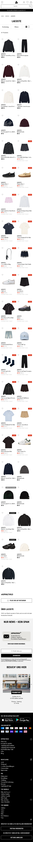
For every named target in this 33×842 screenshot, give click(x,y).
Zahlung (3, 780)
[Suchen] (30, 6)
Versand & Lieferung (7, 782)
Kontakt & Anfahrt (6, 743)
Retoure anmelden (17, 837)
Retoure (3, 784)
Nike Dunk (4, 798)
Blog (2, 753)
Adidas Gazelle (5, 796)
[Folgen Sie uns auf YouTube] (31, 799)
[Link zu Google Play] (22, 720)
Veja (2, 818)
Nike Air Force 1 (5, 792)
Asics (2, 810)
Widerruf (3, 764)
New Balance (5, 816)
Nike (2, 814)
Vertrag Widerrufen (16, 828)
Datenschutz (4, 768)
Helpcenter (4, 776)
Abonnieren (16, 655)
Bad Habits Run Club (7, 749)
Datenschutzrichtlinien (10, 660)
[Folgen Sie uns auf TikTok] (31, 759)
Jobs (2, 751)
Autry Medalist (5, 802)
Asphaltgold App (6, 786)
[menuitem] (5, 27)
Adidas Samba (5, 794)
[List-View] (29, 27)
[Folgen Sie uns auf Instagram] (31, 739)
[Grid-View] (26, 27)
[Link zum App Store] (7, 720)
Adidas (3, 808)
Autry (2, 812)
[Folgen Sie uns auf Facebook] (31, 780)
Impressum (4, 770)
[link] (16, 2)
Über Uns (4, 741)
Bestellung (4, 778)
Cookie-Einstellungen (7, 766)
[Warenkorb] (31, 2)
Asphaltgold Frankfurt (7, 745)
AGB (2, 762)
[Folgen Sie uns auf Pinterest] (31, 820)
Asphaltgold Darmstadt (8, 747)
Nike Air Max (5, 800)
